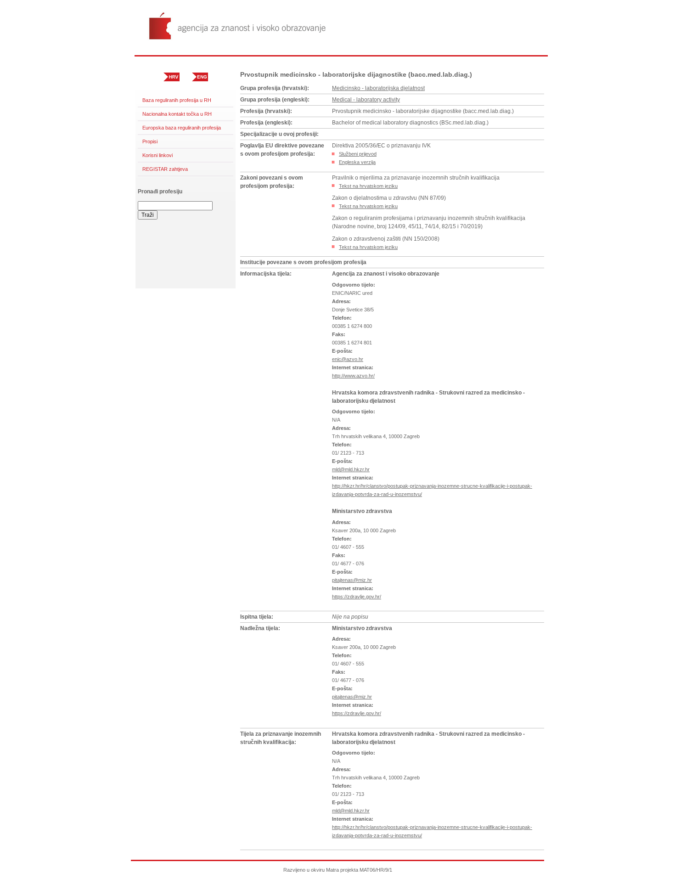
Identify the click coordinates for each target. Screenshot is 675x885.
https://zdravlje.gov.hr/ (356, 596)
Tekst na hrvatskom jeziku (368, 186)
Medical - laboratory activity (366, 99)
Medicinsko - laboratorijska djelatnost (378, 88)
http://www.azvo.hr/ (353, 375)
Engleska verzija (357, 162)
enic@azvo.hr (347, 359)
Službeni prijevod (358, 154)
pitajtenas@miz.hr (352, 580)
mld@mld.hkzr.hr (351, 469)
